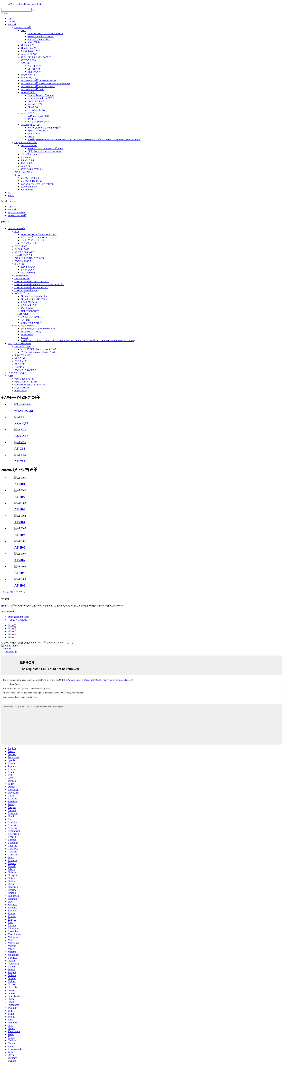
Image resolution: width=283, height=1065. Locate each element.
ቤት (10, 18)
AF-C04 (19, 461)
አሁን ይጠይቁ (7, 611)
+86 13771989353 (17, 619)
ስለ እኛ (11, 21)
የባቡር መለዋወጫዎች (38, 121)
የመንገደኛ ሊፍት (29, 145)
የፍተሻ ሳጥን (34, 133)
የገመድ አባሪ (33, 107)
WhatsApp (11, 651)
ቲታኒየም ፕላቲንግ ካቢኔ (39, 39)
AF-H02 (19, 496)
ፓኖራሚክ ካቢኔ (35, 42)
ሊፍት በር (25, 62)
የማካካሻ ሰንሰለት (29, 59)
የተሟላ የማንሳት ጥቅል (25, 142)
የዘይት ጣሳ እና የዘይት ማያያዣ (36, 57)
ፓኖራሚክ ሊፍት (29, 154)
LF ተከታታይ (34, 68)
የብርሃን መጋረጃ (28, 77)
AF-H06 (19, 547)
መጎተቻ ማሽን (28, 92)
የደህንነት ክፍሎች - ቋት (32, 89)
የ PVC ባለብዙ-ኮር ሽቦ (32, 180)
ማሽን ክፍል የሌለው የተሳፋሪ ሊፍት (45, 151)
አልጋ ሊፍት (26, 157)
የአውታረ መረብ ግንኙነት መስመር (37, 183)
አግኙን (11, 195)
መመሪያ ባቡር (27, 113)
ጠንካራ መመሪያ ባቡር (38, 115)
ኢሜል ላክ (6, 648)
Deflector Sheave (36, 110)
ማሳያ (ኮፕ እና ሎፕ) (37, 130)
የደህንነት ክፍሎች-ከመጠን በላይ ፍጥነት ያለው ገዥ (45, 83)
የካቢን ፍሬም (27, 45)
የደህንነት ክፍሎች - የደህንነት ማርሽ (38, 80)
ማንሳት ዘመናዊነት (23, 171)
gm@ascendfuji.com (18, 616)
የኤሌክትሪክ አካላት (30, 124)
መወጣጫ (25, 166)
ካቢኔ (23, 30)
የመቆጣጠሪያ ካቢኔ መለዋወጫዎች (44, 127)
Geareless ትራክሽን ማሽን (41, 98)
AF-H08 (19, 572)
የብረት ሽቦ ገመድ (36, 101)
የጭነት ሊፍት (28, 160)
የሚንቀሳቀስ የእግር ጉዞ (32, 169)
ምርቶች (12, 24)
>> (17, 591)
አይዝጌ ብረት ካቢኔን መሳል (41, 36)
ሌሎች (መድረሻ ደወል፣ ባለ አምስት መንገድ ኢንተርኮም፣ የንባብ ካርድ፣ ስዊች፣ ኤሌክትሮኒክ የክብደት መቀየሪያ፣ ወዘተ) (84, 139)
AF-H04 (19, 522)
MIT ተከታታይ (35, 71)
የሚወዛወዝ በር (28, 74)
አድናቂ (31, 136)
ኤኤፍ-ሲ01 (21, 423)
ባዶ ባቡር (32, 118)
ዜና (9, 192)
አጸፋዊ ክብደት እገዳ (30, 51)
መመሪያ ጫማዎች (30, 54)
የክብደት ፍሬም (28, 48)
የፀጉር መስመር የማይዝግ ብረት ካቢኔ (45, 33)
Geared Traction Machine (41, 95)
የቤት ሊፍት (26, 163)
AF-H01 (19, 484)
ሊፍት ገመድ (27, 189)
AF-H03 (19, 509)
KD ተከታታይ (35, 65)
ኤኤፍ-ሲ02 (21, 436)
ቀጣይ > (12, 591)
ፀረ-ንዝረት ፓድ (35, 104)
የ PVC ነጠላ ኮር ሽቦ (31, 177)
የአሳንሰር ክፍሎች (22, 27)
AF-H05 (19, 534)
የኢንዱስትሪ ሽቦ (29, 186)
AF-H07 (19, 560)
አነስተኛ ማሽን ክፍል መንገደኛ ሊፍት (45, 148)
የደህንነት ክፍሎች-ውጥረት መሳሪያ (38, 86)
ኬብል (17, 174)
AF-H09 (19, 585)
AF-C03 (19, 448)
